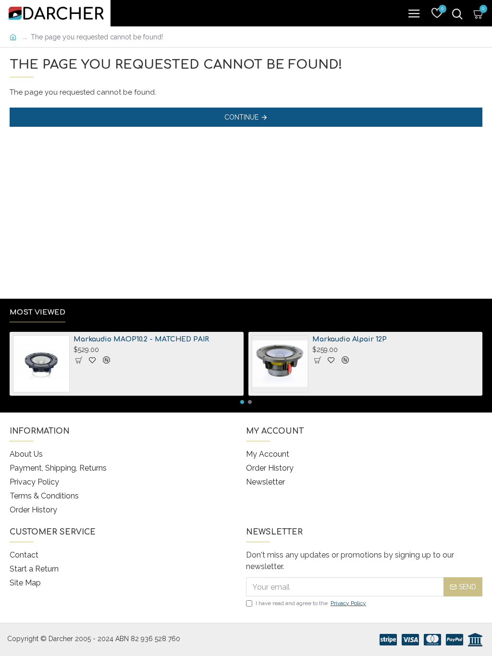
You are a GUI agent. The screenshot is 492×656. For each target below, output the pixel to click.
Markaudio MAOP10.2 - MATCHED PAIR (141, 339)
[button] (242, 402)
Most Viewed (37, 312)
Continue (241, 117)
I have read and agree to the (311, 603)
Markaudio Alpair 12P (349, 339)
